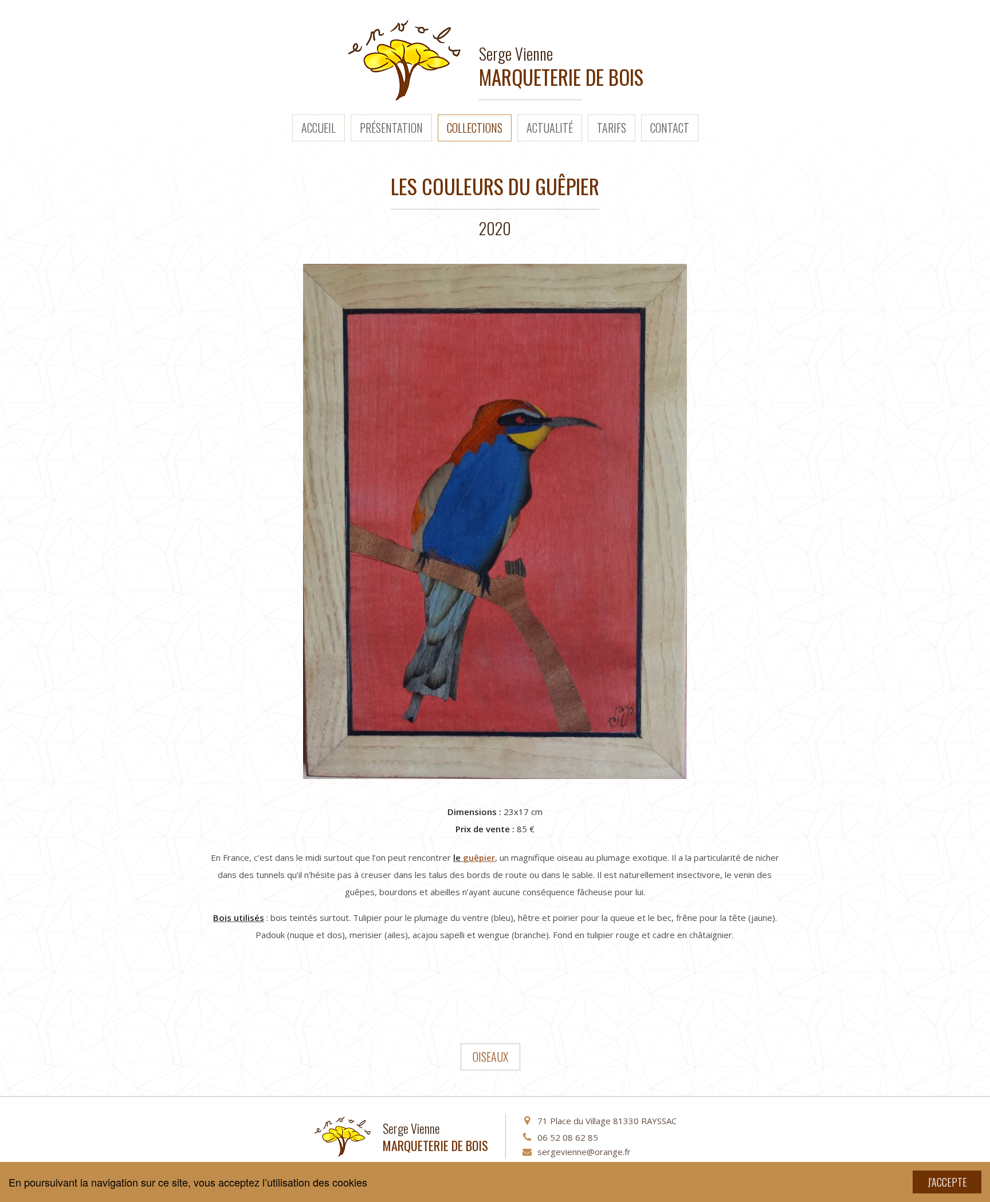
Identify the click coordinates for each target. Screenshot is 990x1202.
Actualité (550, 127)
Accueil (318, 127)
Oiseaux (490, 1056)
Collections (474, 127)
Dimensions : (474, 811)
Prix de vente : (484, 829)
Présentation (391, 127)
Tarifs (611, 127)
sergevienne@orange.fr (584, 1151)
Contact (669, 127)
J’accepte (947, 1182)
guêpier (479, 857)
